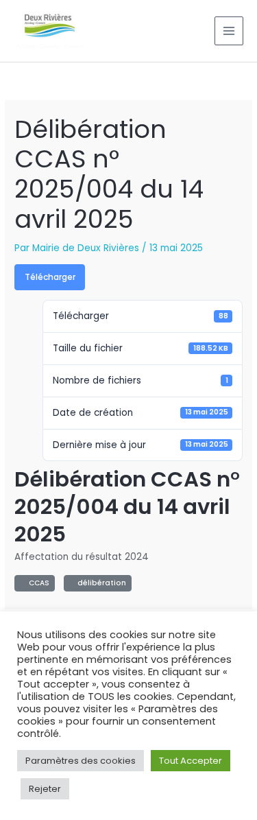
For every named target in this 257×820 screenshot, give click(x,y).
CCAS (37, 583)
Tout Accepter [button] (190, 760)
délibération (99, 583)
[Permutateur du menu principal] (229, 31)
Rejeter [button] (45, 788)
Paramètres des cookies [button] (80, 760)
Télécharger (50, 277)
